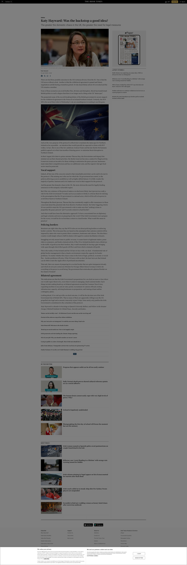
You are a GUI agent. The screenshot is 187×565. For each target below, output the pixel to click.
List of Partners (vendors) (92, 555)
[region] (93, 556)
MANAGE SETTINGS (139, 557)
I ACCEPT (139, 553)
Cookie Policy (46, 558)
